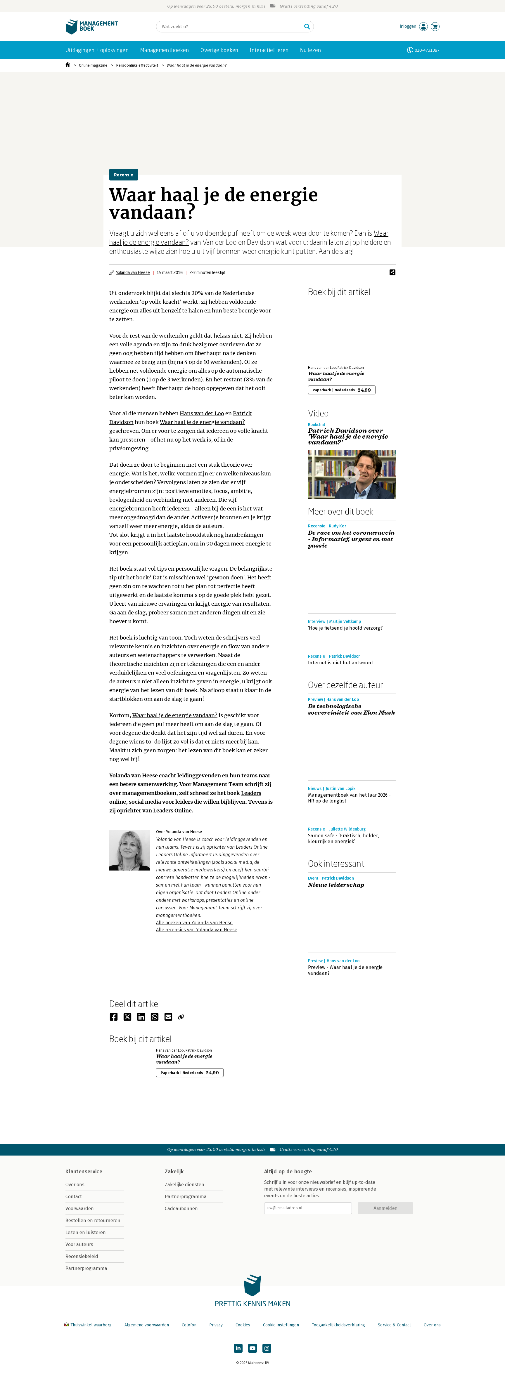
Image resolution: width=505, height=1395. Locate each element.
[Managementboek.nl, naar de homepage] (91, 33)
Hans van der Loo (202, 413)
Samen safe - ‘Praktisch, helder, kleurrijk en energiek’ (343, 838)
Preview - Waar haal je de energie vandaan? (345, 970)
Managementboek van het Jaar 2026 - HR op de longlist (349, 798)
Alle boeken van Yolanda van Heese (194, 922)
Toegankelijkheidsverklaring (338, 1325)
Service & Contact (394, 1325)
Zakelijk (174, 1171)
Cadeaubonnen (181, 1208)
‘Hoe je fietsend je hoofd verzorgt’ (345, 628)
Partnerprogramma (86, 1268)
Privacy (216, 1325)
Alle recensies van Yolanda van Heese (196, 929)
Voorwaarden (79, 1208)
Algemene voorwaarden (146, 1325)
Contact (73, 1196)
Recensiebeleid (81, 1256)
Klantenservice (83, 1171)
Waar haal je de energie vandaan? (196, 65)
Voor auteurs (79, 1244)
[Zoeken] (307, 26)
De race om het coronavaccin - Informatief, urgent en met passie (351, 539)
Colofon (189, 1325)
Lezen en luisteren (85, 1232)
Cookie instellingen (281, 1325)
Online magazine (93, 65)
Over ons (74, 1184)
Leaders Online (172, 810)
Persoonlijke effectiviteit (137, 65)
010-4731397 (427, 50)
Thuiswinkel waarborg (91, 1325)
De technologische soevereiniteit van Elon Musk (351, 709)
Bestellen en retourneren (92, 1220)
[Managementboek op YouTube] (252, 1348)
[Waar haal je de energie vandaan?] (328, 329)
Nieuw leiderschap (336, 885)
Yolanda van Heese (133, 272)
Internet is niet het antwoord (340, 663)
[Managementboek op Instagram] (266, 1348)
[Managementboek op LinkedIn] (238, 1348)
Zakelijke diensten (184, 1184)
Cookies (243, 1325)
